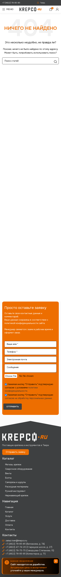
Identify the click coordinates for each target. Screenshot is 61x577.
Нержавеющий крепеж (16, 495)
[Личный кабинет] (57, 9)
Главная (9, 507)
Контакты (10, 529)
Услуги (8, 516)
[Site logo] (30, 9)
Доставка (10, 520)
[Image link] (25, 437)
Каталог (9, 511)
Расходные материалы (16, 486)
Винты (8, 473)
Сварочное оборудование (18, 469)
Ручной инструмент (15, 491)
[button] (15, 452)
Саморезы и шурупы (15, 482)
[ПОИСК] (55, 61)
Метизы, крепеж (13, 464)
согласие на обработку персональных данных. (28, 398)
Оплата (9, 525)
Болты (8, 477)
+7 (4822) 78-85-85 (11, 3)
